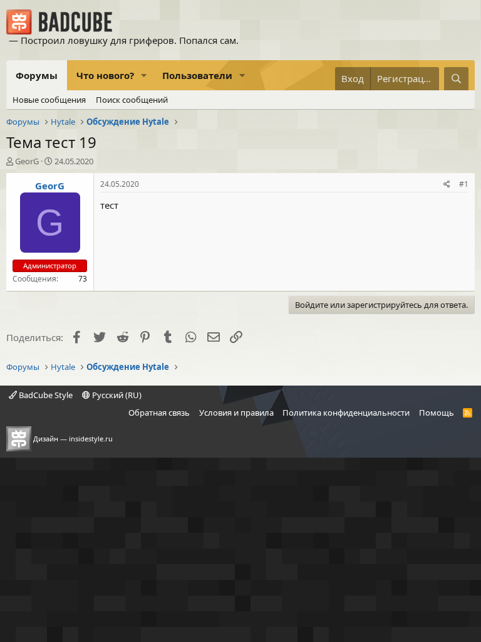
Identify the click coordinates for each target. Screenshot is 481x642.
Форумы (37, 75)
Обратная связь (159, 412)
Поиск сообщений (132, 99)
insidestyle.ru (91, 438)
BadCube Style (45, 395)
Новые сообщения (49, 99)
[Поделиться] (447, 184)
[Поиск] (456, 78)
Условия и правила (236, 412)
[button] (144, 75)
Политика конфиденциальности (346, 412)
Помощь (436, 412)
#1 (463, 184)
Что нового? (105, 75)
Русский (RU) (116, 395)
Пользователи (197, 75)
